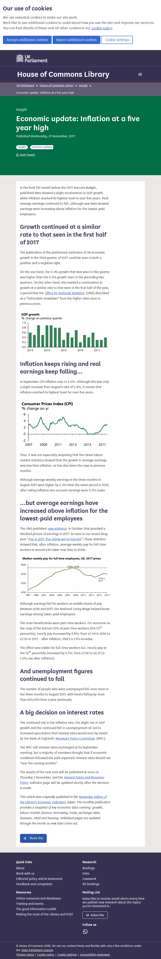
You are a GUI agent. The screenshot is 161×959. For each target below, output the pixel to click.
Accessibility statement (95, 954)
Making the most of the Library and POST (44, 914)
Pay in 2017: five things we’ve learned (55, 539)
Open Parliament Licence (37, 950)
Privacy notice (25, 954)
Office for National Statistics (65, 293)
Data (85, 873)
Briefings (88, 868)
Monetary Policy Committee (75, 738)
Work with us (25, 873)
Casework (89, 879)
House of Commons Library (63, 74)
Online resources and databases (38, 898)
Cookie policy (45, 954)
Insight (83, 85)
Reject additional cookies (76, 40)
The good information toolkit (36, 909)
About (20, 868)
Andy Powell (27, 155)
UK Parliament (25, 85)
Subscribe (97, 915)
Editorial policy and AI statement (39, 879)
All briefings (90, 884)
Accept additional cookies (27, 40)
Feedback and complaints (34, 884)
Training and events (30, 904)
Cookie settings (117, 40)
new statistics (57, 528)
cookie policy (101, 28)
